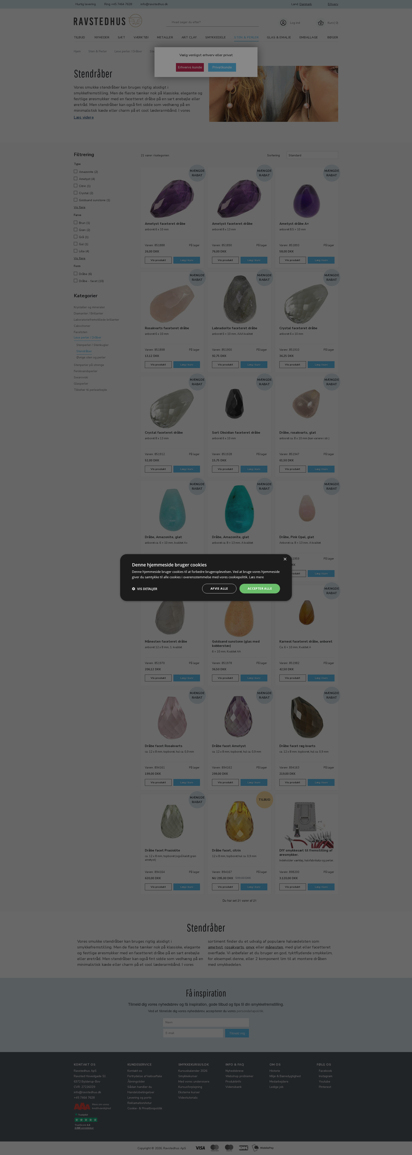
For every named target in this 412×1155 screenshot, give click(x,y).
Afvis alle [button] (219, 588)
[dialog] (206, 577)
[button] (144, 588)
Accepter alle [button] (260, 588)
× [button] (284, 559)
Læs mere (256, 577)
